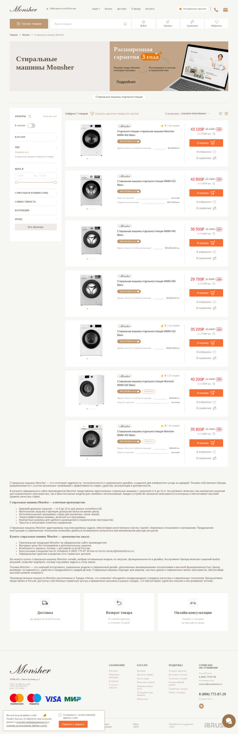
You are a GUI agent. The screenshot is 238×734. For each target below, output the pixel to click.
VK (201, 706)
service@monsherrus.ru (210, 684)
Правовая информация (105, 725)
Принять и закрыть (73, 724)
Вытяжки (141, 671)
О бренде (136, 9)
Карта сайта (136, 725)
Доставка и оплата (178, 674)
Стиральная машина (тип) (31, 193)
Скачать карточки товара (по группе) (117, 113)
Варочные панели (146, 682)
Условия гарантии (177, 671)
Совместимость (25, 202)
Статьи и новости (113, 686)
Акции (95, 9)
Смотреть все (22, 152)
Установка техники (178, 678)
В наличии (20, 125)
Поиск (125, 23)
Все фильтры (35, 227)
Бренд (18, 219)
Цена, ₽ (19, 169)
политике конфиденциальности (31, 722)
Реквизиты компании (114, 675)
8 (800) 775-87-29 (207, 677)
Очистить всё (50, 116)
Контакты (149, 9)
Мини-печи (142, 699)
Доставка (121, 9)
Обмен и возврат (177, 692)
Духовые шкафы (145, 674)
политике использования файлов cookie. (27, 725)
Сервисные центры (178, 689)
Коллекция (22, 210)
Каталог (108, 9)
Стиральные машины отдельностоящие (119, 96)
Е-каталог (113, 681)
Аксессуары (143, 678)
